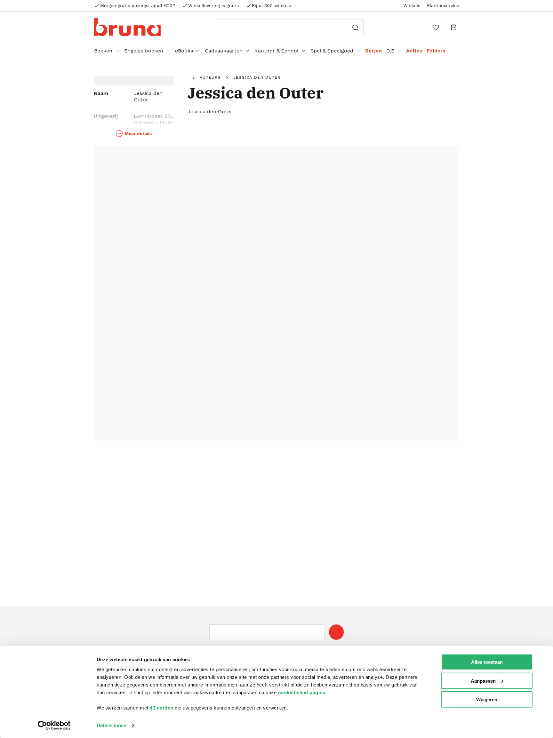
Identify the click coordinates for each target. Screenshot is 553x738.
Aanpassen (483, 680)
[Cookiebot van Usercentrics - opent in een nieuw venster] (54, 725)
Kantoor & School (276, 51)
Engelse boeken (143, 51)
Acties (414, 51)
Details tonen (111, 725)
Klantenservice (443, 5)
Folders (436, 51)
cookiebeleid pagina (302, 692)
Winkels (411, 5)
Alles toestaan (487, 662)
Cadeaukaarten (224, 51)
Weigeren (486, 699)
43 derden (161, 707)
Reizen (373, 51)
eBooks (184, 51)
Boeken (103, 51)
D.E (390, 51)
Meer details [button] (138, 133)
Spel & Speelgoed (331, 51)
